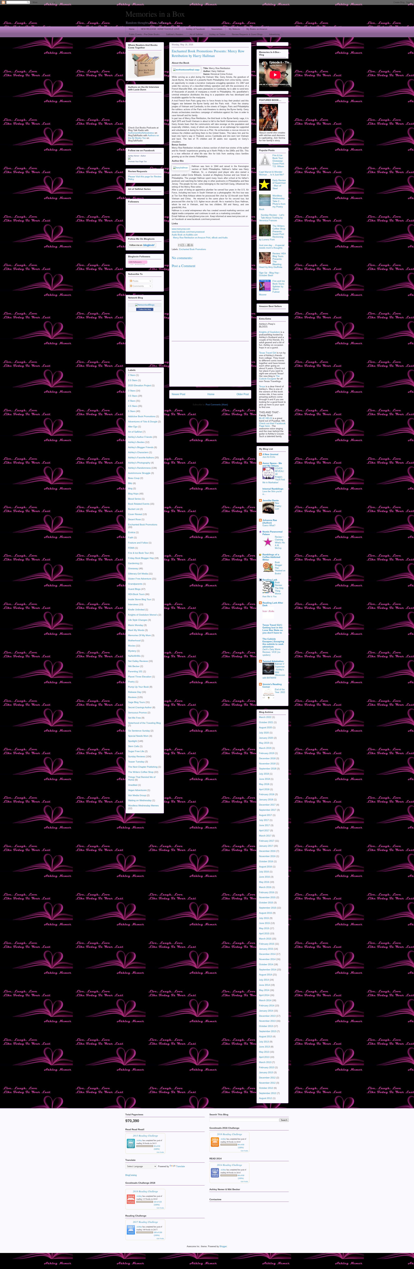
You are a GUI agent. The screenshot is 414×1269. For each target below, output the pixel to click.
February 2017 (266, 841)
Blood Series (134, 498)
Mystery (132, 651)
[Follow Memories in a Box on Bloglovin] (142, 246)
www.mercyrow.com (181, 229)
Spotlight (132, 741)
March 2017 (265, 835)
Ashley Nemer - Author (137, 156)
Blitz (130, 483)
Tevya (262, 386)
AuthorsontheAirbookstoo (141, 132)
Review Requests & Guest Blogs (247, 34)
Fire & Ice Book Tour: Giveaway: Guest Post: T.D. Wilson (278, 160)
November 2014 (267, 959)
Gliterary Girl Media (138, 573)
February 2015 (266, 944)
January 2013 (266, 1072)
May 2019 (264, 743)
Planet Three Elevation (139, 676)
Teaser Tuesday (136, 761)
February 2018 (266, 794)
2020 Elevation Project (139, 385)
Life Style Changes (137, 620)
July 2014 (264, 979)
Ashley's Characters (138, 452)
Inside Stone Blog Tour (139, 599)
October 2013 (266, 1026)
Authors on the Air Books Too (143, 136)
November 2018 (267, 763)
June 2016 (264, 876)
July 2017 (264, 820)
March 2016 (265, 887)
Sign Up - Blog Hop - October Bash (269, 274)
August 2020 (265, 727)
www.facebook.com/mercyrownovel (188, 232)
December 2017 (267, 804)
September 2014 (267, 969)
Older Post (243, 394)
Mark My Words (136, 630)
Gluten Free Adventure (139, 578)
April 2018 (264, 789)
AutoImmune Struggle (139, 473)
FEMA (131, 548)
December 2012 (267, 1077)
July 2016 (264, 871)
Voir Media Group (137, 795)
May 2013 (264, 1052)
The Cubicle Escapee (269, 377)
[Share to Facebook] (188, 245)
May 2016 (264, 882)
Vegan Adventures (137, 790)
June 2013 (264, 1046)
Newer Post (178, 394)
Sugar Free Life (136, 751)
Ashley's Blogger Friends (140, 447)
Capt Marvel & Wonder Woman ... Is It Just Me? (271, 173)
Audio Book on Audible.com (185, 235)
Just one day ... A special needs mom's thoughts (271, 246)
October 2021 (266, 722)
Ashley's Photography (139, 462)
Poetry (131, 681)
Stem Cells (133, 746)
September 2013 (267, 1031)
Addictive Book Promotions (141, 416)
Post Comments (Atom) (217, 404)
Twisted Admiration (273, 661)
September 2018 (267, 768)
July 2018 (264, 773)
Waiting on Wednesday (140, 800)
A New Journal (270, 454)
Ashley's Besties (136, 442)
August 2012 (265, 1098)
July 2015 (264, 918)
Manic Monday (135, 625)
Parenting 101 (135, 671)
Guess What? (268, 525)
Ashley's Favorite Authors (141, 457)
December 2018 (267, 758)
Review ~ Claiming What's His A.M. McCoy (280, 542)
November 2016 (267, 856)
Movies (131, 645)
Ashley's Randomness (139, 468)
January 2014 (266, 1010)
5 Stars (131, 411)
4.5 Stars (132, 406)
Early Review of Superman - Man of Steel (279, 184)
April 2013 (264, 1057)
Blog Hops (133, 493)
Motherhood (134, 640)
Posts (135, 281)
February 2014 (266, 1005)
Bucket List (133, 509)
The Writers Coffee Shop (140, 772)
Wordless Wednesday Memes (143, 805)
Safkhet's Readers (174, 34)
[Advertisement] (210, 364)
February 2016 (266, 892)
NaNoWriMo (134, 656)
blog (130, 488)
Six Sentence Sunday (139, 730)
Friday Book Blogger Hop (141, 558)
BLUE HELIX (265, 418)
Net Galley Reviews (138, 661)
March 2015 (265, 938)
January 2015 (266, 949)
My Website (234, 29)
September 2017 (267, 810)
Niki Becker (134, 666)
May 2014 (264, 990)
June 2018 (264, 779)
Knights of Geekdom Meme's (143, 614)
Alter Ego (132, 426)
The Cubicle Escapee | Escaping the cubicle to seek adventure (273, 643)
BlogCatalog (131, 1175)
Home (131, 29)
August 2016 (265, 866)
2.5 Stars (132, 380)
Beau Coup (134, 478)
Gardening (133, 563)
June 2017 (264, 825)
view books (160, 1152)
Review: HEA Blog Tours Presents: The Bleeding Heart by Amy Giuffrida (272, 260)
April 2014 (264, 995)
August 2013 (265, 1036)
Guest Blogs (134, 589)
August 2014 (265, 974)
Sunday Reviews (136, 756)
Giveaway (133, 568)
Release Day (134, 692)
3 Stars (131, 390)
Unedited (132, 785)
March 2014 (265, 1000)
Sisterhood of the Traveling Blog (144, 723)
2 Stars (131, 375)
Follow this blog (145, 309)
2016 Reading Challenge (229, 1134)
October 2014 (266, 964)
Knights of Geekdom (269, 332)
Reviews (132, 697)
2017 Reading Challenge (145, 1221)
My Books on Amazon (256, 29)
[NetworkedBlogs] (144, 304)
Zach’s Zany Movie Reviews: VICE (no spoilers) (271, 652)
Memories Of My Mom (139, 635)
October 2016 (266, 861)
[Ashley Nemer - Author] (129, 158)
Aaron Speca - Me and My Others (272, 464)
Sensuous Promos (137, 712)
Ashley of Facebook (195, 29)
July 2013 (264, 1041)
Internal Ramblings (272, 488)
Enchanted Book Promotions (192, 249)
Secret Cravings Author (140, 707)
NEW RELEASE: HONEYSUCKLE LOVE (160, 29)
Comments (138, 286)
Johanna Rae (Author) (269, 521)
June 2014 (264, 985)
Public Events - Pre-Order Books (144, 34)
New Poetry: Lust (278, 506)
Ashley (139, 1140)
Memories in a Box (155, 13)
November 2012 (267, 1082)
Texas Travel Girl (268, 352)
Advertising (274, 34)
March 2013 (265, 1062)
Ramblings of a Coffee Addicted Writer (271, 557)
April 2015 (264, 933)
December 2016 (267, 851)
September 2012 (267, 1093)
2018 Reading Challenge (145, 1191)
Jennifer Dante (270, 500)
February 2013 (266, 1067)
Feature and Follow (138, 542)
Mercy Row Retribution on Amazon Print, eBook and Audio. (201, 237)
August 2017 (265, 815)
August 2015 (265, 913)
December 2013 (267, 1016)
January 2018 (266, 799)
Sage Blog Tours (136, 702)
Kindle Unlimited (136, 609)
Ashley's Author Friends (140, 437)
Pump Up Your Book (138, 687)
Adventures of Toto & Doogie (142, 421)
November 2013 (267, 1021)
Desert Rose (134, 519)
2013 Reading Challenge (145, 1135)
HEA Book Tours (136, 594)
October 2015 (266, 902)
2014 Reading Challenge (229, 1164)
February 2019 (266, 753)
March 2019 (265, 748)
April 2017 (264, 830)
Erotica (131, 532)
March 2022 (265, 717)
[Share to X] (185, 245)
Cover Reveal (135, 514)
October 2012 (266, 1088)
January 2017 (266, 846)
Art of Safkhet (196, 34)
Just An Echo (268, 457)
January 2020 (266, 738)
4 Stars (131, 401)
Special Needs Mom (138, 736)
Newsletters (216, 29)
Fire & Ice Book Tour (138, 553)
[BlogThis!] (182, 245)
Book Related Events (138, 504)
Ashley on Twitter (217, 34)
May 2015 (264, 928)
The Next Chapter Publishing (143, 767)
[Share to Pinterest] (191, 245)
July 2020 (264, 732)
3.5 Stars (132, 395)
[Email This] (179, 245)
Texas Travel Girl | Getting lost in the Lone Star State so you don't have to (272, 629)
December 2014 (267, 954)
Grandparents (135, 584)
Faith (130, 537)
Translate (180, 1166)
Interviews (133, 604)
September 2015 (267, 907)
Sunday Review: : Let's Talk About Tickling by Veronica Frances (271, 218)
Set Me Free (134, 717)
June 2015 (264, 923)
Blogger (223, 1246)
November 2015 (267, 897)
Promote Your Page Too (137, 161)
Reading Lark (269, 579)
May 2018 (264, 784)
